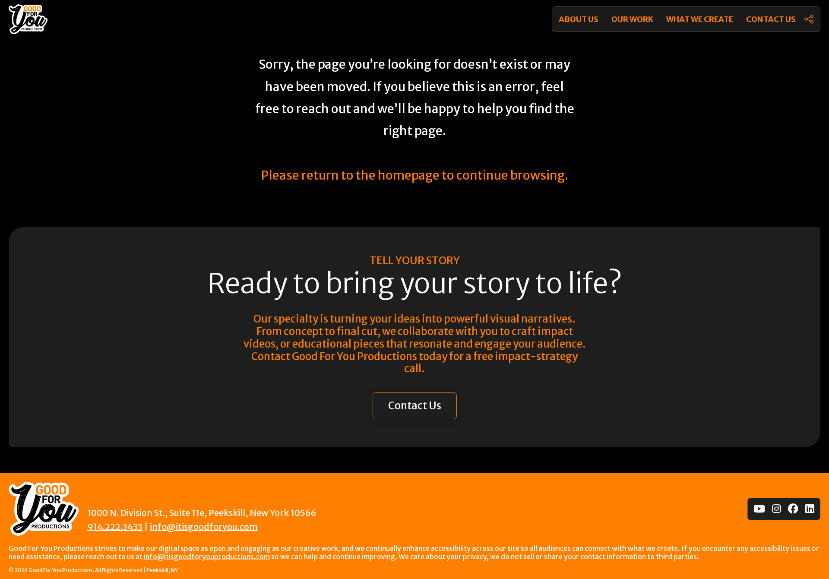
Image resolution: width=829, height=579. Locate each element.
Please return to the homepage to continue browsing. (414, 175)
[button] (809, 19)
